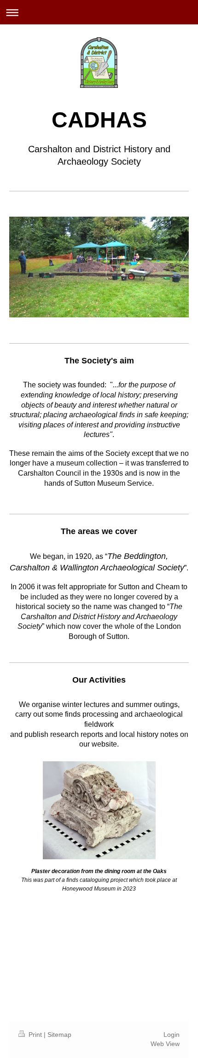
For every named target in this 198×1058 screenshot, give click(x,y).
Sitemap (59, 1034)
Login (171, 1034)
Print (35, 1034)
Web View (165, 1043)
